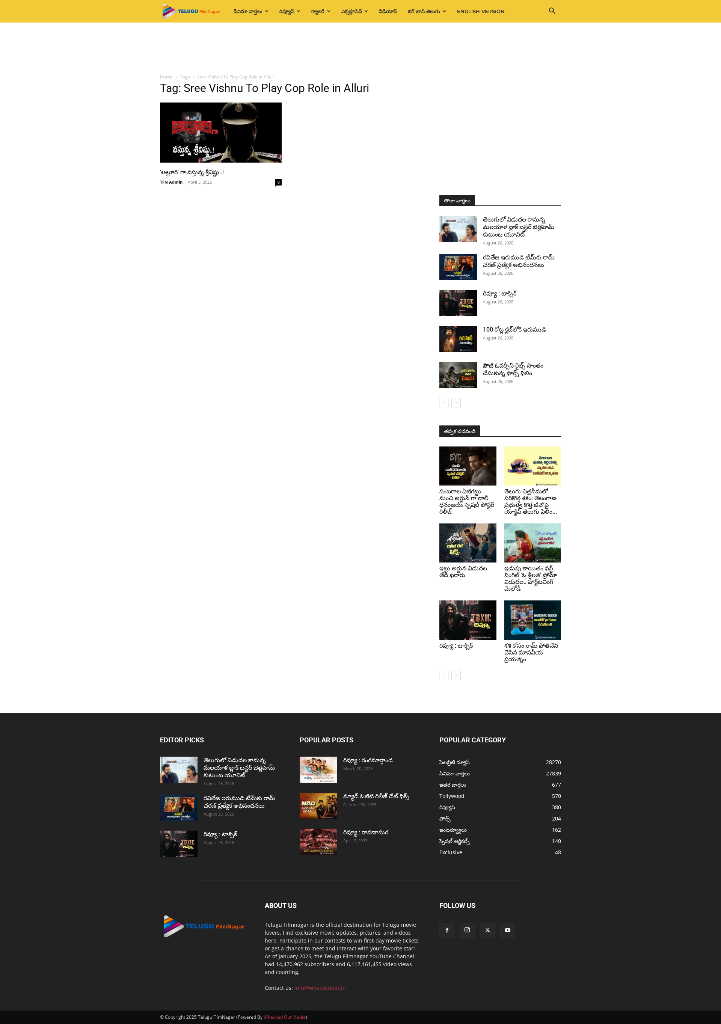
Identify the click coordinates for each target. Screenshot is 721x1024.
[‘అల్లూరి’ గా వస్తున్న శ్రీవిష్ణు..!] (221, 133)
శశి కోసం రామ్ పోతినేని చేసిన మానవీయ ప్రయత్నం (531, 652)
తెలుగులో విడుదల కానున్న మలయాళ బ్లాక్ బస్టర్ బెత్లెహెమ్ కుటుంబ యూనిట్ (518, 227)
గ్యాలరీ (317, 11)
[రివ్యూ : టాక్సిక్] (458, 303)
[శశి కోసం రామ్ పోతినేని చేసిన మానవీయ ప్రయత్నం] (532, 619)
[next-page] (456, 402)
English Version (481, 11)
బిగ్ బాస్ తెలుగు (424, 11)
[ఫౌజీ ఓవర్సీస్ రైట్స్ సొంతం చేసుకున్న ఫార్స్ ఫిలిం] (458, 375)
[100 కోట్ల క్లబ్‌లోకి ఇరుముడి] (458, 339)
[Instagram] (467, 930)
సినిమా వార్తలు (248, 11)
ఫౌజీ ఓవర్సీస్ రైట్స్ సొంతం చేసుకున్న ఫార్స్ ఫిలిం (513, 369)
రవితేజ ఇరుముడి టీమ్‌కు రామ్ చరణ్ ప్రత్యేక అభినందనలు (519, 261)
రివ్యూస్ (286, 11)
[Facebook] (446, 930)
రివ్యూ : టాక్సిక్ (499, 293)
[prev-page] (444, 402)
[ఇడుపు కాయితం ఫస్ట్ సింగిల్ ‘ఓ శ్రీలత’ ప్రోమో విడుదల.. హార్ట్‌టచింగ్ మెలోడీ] (532, 543)
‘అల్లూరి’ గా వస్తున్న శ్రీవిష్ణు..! (192, 172)
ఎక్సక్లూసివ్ (351, 11)
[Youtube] (507, 930)
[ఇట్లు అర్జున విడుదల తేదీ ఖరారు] (467, 543)
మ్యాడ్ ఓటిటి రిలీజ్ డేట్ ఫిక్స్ (377, 796)
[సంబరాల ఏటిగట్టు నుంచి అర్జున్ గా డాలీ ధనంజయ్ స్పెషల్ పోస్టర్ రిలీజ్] (467, 466)
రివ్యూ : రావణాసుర (365, 832)
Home (166, 77)
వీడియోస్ (388, 11)
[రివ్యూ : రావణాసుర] (318, 842)
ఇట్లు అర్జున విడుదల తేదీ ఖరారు (463, 572)
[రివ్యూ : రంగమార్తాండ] (318, 770)
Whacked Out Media (285, 1017)
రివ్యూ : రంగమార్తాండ (368, 760)
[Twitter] (487, 930)
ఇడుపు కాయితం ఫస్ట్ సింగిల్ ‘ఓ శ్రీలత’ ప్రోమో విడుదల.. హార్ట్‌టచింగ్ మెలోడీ (530, 578)
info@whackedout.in (320, 987)
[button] (552, 11)
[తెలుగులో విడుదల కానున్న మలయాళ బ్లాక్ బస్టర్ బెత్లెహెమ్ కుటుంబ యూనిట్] (458, 229)
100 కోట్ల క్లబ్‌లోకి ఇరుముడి (514, 329)
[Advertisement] (360, 48)
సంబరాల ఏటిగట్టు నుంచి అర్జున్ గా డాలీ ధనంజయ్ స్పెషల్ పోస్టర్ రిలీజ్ (466, 501)
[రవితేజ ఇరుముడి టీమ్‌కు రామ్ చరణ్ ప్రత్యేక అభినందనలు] (458, 267)
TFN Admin (171, 182)
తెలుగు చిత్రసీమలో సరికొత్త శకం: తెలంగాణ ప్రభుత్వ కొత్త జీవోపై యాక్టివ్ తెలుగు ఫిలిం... (530, 501)
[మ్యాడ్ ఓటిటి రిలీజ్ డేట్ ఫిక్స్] (318, 806)
